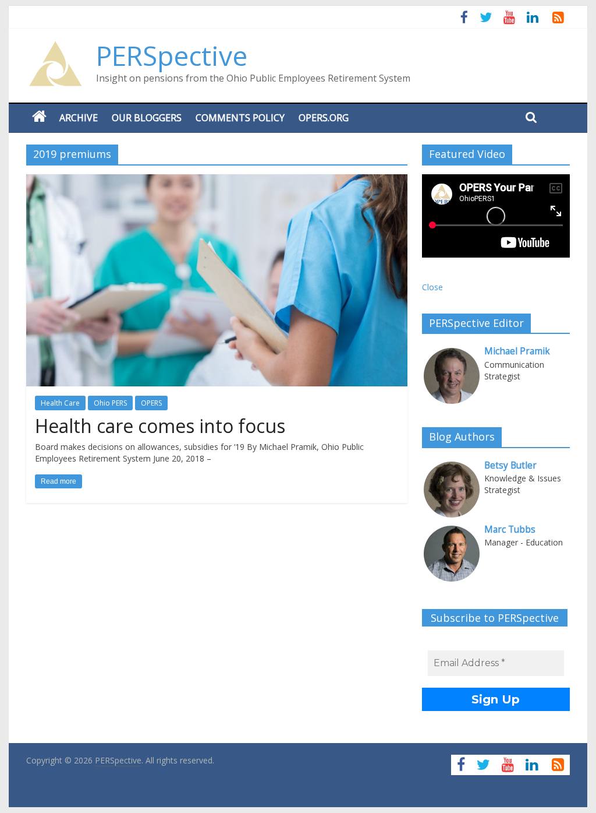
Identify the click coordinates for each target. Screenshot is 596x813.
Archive (78, 117)
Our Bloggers (147, 117)
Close (432, 287)
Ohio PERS (110, 403)
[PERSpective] (55, 46)
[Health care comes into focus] (216, 181)
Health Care (60, 403)
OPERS (151, 403)
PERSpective (171, 55)
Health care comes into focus (160, 425)
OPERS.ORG (324, 117)
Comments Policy (240, 117)
